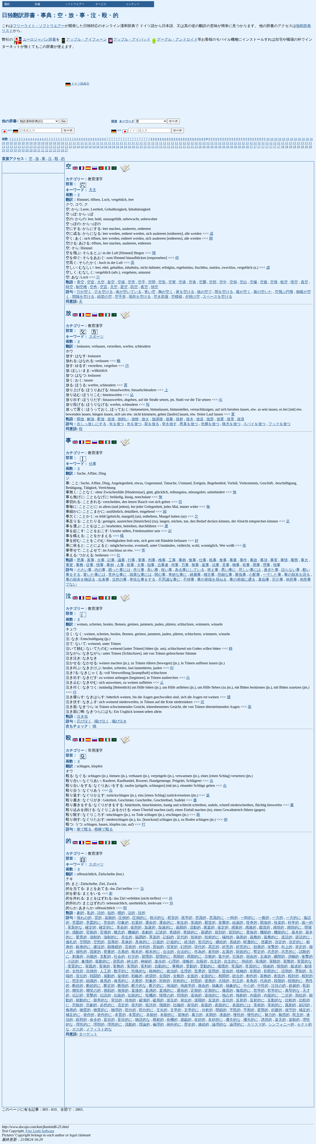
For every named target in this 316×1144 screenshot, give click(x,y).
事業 (233, 560)
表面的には (241, 1005)
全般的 (178, 976)
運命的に (166, 922)
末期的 (211, 1015)
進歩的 (160, 961)
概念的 (119, 932)
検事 (162, 560)
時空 (69, 287)
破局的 (158, 1000)
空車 (192, 282)
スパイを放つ (254, 424)
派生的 (172, 1000)
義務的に (271, 937)
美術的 (259, 1005)
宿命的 (251, 956)
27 (66, 150)
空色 (93, 287)
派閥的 (199, 1000)
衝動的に (102, 961)
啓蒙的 (266, 942)
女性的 (77, 971)
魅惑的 (284, 1015)
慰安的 (173, 918)
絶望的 (150, 976)
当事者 (162, 565)
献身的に (83, 947)
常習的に (252, 966)
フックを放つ (279, 424)
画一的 (307, 922)
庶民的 (118, 961)
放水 (189, 419)
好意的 (227, 947)
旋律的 (123, 976)
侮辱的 (71, 1010)
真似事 (263, 579)
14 (74, 146)
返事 (205, 565)
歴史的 (189, 1024)
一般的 (263, 918)
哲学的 (259, 990)
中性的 (262, 986)
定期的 (196, 990)
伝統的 (119, 995)
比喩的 (178, 1005)
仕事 (92, 464)
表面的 (206, 1005)
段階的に (295, 981)
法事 (215, 565)
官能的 (91, 932)
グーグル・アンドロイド (177, 39)
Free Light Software (39, 1131)
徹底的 (227, 990)
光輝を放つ (210, 424)
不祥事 (188, 579)
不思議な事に (169, 579)
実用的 (132, 966)
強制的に (111, 937)
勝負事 (240, 575)
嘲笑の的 (93, 990)
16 (200, 146)
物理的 (116, 1010)
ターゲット (88, 1034)
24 (62, 150)
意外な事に (117, 575)
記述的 (161, 932)
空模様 (176, 297)
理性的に (83, 1024)
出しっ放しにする (91, 424)
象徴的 (87, 961)
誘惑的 (266, 1020)
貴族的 (251, 932)
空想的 (99, 942)
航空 (284, 282)
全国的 (164, 976)
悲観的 (77, 1005)
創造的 (279, 976)
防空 (134, 287)
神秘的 (146, 961)
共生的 (126, 937)
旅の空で (204, 292)
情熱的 (282, 966)
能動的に (83, 1000)
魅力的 (270, 1015)
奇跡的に (190, 932)
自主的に (231, 961)
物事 (236, 565)
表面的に (222, 1005)
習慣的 (147, 956)
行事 (131, 560)
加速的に (165, 927)
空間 (151, 282)
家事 (90, 560)
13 (290, 143)
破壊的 (144, 1000)
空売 (131, 282)
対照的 (196, 981)
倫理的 (158, 1024)
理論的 (144, 1024)
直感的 (150, 990)
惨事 (192, 560)
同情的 (182, 995)
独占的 (227, 995)
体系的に (121, 981)
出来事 (103, 579)
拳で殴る (84, 829)
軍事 (141, 560)
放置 (220, 419)
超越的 (294, 986)
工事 (172, 560)
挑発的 (123, 990)
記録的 (168, 937)
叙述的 (296, 966)
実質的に (75, 966)
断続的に (93, 986)
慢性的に (254, 1015)
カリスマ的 (256, 1024)
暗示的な (157, 918)
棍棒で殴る (103, 829)
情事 (100, 565)
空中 (223, 282)
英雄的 (196, 922)
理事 (266, 565)
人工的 (105, 971)
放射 (179, 419)
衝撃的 (307, 956)
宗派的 (237, 956)
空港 (182, 282)
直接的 (137, 990)
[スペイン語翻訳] (88, 166)
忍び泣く (84, 721)
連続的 (203, 1024)
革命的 (122, 927)
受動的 (191, 966)
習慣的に (162, 956)
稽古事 (209, 575)
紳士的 (132, 961)
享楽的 (154, 937)
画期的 (181, 927)
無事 (195, 565)
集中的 (223, 956)
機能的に (281, 932)
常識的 (236, 966)
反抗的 (227, 1000)
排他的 (130, 1000)
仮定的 (223, 927)
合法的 (168, 952)
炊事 (130, 565)
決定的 (280, 942)
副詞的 (304, 1005)
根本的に (152, 952)
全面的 (192, 976)
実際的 (288, 961)
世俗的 (227, 971)
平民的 (235, 1010)
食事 (223, 560)
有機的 (172, 1020)
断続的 (77, 986)
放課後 (157, 419)
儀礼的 (71, 942)
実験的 (274, 961)
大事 (140, 565)
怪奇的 (251, 922)
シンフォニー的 (281, 1024)
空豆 (103, 287)
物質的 (85, 1010)
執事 (213, 560)
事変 (69, 565)
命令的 (95, 1020)
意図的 (77, 922)
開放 (80, 419)
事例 (110, 565)
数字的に (121, 971)
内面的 (255, 995)
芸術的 (130, 947)
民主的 (298, 1015)
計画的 (158, 942)
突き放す (169, 424)
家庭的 (209, 927)
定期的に (211, 990)
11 (66, 143)
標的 (121, 913)
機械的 (133, 932)
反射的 (241, 1000)
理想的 (99, 1024)
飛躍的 (164, 1005)
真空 (304, 282)
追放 (111, 419)
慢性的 (238, 1015)
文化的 (161, 1010)
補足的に (73, 1015)
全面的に (208, 976)
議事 (121, 560)
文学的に (191, 1010)
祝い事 (166, 570)
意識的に (216, 918)
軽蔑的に (250, 942)
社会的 (119, 956)
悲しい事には (250, 570)
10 (268, 139)
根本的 (137, 952)
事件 (243, 560)
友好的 (199, 1020)
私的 (90, 913)
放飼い (123, 419)
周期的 (178, 956)
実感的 (260, 961)
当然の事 (119, 579)
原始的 (158, 947)
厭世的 (210, 922)
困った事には (119, 570)
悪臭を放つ (189, 424)
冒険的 (183, 1015)
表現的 (192, 1005)
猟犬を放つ (231, 424)
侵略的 (187, 961)
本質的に (136, 1015)
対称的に (180, 981)
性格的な (138, 971)
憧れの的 (84, 918)
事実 (274, 560)
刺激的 (77, 956)
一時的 (232, 918)
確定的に (106, 927)
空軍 (172, 282)
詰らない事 (290, 570)
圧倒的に (139, 918)
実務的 (118, 966)
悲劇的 (91, 1005)
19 (3, 150)
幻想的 (186, 947)
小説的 (73, 961)
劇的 (80, 913)
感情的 (278, 927)
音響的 (223, 922)
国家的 (95, 952)
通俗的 (182, 990)
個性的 (81, 952)
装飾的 (265, 976)
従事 (89, 565)
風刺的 (290, 1005)
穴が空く (84, 292)
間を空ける (224, 292)
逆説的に (302, 937)
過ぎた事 (271, 570)
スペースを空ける (217, 297)
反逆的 (213, 1000)
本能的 (151, 1015)
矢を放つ (116, 424)
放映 (135, 419)
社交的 (133, 956)
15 (137, 146)
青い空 (149, 292)
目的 (141, 913)
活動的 (195, 927)
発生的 (186, 1000)
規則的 (220, 932)
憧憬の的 (166, 995)
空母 (274, 282)
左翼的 (227, 952)
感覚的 (236, 927)
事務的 (177, 966)
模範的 (158, 1020)
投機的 (150, 995)
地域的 (172, 986)
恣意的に (288, 952)
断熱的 (123, 986)
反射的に (257, 1000)
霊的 (98, 918)
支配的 (105, 956)
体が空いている (129, 292)
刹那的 (255, 971)
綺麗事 (195, 575)
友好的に (215, 1020)
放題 (210, 419)
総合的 (237, 976)
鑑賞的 (264, 927)
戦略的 (137, 976)
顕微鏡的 (114, 947)
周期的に (194, 956)
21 (38, 150)
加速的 (149, 927)
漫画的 (224, 1015)
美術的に (274, 1005)
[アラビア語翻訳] (114, 166)
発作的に (104, 1015)
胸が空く (165, 292)
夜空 (144, 287)
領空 (154, 287)
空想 (213, 282)
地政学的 (187, 986)
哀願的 (110, 918)
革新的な (75, 927)
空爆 (253, 282)
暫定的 (259, 952)
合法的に (184, 952)
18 (282, 146)
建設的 (99, 947)
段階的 (279, 981)
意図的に (93, 922)
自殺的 (201, 961)
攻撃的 (273, 947)
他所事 (291, 579)
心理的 (174, 961)
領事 (276, 565)
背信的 (116, 1000)
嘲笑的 (77, 990)
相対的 (293, 976)
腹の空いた (263, 292)
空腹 (263, 282)
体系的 (105, 981)
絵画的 (237, 922)
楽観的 (294, 1020)
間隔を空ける (83, 297)
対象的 (150, 981)
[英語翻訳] (75, 166)
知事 (151, 565)
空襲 (202, 282)
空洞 (233, 282)
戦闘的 (95, 976)
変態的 (262, 1010)
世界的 (199, 971)
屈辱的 (112, 942)
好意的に (243, 947)
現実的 (172, 947)
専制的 (300, 971)
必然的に (107, 1005)
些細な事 (224, 575)
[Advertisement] (172, 84)
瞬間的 (279, 956)
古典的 (123, 952)
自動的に (162, 966)
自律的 (91, 971)
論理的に (236, 1024)
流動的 (130, 1024)
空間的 (85, 942)
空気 (162, 282)
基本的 (297, 932)
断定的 (109, 986)
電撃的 (91, 995)
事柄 (182, 560)
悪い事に (228, 570)
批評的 (150, 1005)
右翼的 (137, 922)
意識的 (200, 918)
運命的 (150, 922)
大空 (101, 282)
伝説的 (105, 995)
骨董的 (109, 952)
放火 (145, 419)
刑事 (151, 560)
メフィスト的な (99, 1029)
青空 (80, 282)
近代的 (182, 937)
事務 (79, 565)
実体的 (104, 966)
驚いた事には (94, 575)
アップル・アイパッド (131, 39)
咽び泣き (119, 721)
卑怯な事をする (142, 579)
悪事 (80, 560)
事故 (253, 560)
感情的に (294, 927)
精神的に (156, 971)
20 (27, 150)
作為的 (199, 952)
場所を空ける (140, 297)
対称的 (164, 981)
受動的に (207, 966)
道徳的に (211, 995)
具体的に (142, 942)
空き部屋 (161, 297)
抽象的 (217, 986)
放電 (230, 419)
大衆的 (137, 981)
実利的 (146, 966)
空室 (90, 282)
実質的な (304, 961)
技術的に (211, 937)
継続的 (221, 942)
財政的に (243, 952)
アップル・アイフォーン (86, 39)
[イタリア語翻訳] (107, 166)
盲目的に (125, 1020)
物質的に (100, 1010)
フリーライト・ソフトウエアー (39, 26)
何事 (175, 565)
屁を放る (151, 424)
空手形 (120, 297)
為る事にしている (189, 570)
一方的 (277, 918)
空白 (243, 282)
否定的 (123, 1005)
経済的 (189, 942)
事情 (284, 560)
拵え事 (212, 570)
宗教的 (210, 956)
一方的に (293, 918)
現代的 (199, 947)
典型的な (292, 990)
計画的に (174, 942)
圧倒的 (124, 918)
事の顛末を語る (297, 575)
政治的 (172, 971)
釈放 (101, 419)
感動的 (77, 932)
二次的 (286, 995)
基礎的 (206, 932)
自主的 (215, 961)
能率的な (100, 1000)
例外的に (174, 1024)
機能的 (265, 932)
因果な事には (141, 575)
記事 (111, 560)
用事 (256, 565)
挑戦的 (109, 990)
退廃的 (210, 981)
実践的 (90, 966)
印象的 (123, 922)
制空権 (81, 287)
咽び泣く (101, 721)
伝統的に (135, 995)
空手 (141, 282)
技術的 (196, 937)
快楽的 (279, 922)
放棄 (169, 419)
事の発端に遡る (242, 579)
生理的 (186, 971)
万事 (185, 565)
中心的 (248, 986)
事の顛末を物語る (80, 579)
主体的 (265, 956)
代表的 (265, 981)
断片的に (156, 986)
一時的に (248, 918)
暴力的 (197, 1015)
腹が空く (243, 292)
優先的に (250, 1020)
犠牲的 (227, 937)
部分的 (130, 1010)
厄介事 (277, 579)
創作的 (251, 976)
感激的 (250, 927)
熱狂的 (300, 995)
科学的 (293, 922)
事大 (304, 560)
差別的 (213, 952)
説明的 (286, 971)
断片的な (138, 986)
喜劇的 (147, 932)
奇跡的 (174, 932)
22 (46, 150)
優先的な (233, 1020)
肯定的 (300, 947)
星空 (124, 287)
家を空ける (185, 292)
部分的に (146, 1010)
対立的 (237, 981)
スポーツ (96, 337)
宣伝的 (81, 976)
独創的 (241, 995)
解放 (90, 419)
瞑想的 (81, 1020)
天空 (114, 287)
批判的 (137, 1005)
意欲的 (109, 922)
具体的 (126, 942)
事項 (263, 560)
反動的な (274, 1000)
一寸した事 (272, 575)
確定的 (90, 927)
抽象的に (233, 986)
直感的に (166, 990)
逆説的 (286, 937)
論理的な (219, 1024)
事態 (294, 560)
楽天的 (280, 1020)
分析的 (207, 1010)
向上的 (286, 947)
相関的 (223, 976)
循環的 (223, 966)
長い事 (152, 570)
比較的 (290, 1000)
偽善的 (241, 937)
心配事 (254, 575)
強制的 (95, 937)
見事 (225, 565)
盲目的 (109, 1020)
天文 (92, 190)
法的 (131, 913)
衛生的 (182, 922)
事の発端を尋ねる (212, 579)
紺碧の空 (104, 297)
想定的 (77, 981)
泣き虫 (82, 716)
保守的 (290, 1010)
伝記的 (77, 995)
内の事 (99, 570)
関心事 (160, 575)
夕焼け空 (192, 297)
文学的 (175, 1010)
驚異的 (81, 937)
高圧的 (213, 947)
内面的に (271, 995)
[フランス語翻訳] (81, 166)
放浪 (240, 419)
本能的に (167, 1015)
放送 (200, 419)
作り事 (138, 570)
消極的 (293, 956)
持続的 (247, 961)
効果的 (259, 947)
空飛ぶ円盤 (284, 292)
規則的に (236, 932)
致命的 (203, 986)
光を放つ (134, 424)
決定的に (296, 942)
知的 (111, 913)
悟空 (294, 282)
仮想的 (136, 927)
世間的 (213, 971)
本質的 (120, 1015)
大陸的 (223, 981)
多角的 (251, 981)
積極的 (241, 971)
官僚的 (105, 932)
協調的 (140, 937)
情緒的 (268, 966)
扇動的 (109, 976)
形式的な (205, 942)
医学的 (186, 918)
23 (54, 150)
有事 (246, 565)
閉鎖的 (221, 1010)
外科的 (144, 947)
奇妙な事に (177, 575)
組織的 (91, 981)
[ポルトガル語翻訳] (101, 166)
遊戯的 (186, 1020)
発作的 (88, 1015)
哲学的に (274, 990)
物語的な (142, 1020)
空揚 (121, 282)
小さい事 (84, 570)
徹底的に (243, 990)
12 (180, 143)
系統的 (235, 942)
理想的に (114, 1024)
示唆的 (91, 956)
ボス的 (77, 1029)
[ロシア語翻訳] (94, 166)
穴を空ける (103, 292)
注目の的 (278, 986)
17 (251, 146)
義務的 (255, 937)
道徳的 (196, 995)
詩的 (101, 913)
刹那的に (271, 971)
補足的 (304, 1010)
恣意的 (273, 952)
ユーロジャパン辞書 (39, 39)
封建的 (276, 1010)
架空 (111, 282)
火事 (101, 560)
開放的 (265, 922)
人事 (120, 565)
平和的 (248, 1010)
